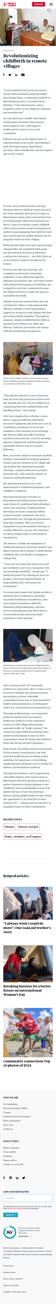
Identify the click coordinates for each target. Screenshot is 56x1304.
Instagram (10, 1178)
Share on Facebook (4, 75)
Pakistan (9, 826)
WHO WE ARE (10, 1097)
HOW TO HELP (11, 1141)
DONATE (38, 4)
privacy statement (17, 1209)
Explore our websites (11, 1285)
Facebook (4, 1178)
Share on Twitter (9, 75)
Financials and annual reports (16, 1116)
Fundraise (7, 1156)
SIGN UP (10, 1215)
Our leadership (10, 1104)
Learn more (23, 1236)
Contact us (8, 1129)
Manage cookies (9, 1272)
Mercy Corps (9, 4)
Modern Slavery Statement (13, 1279)
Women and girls (28, 826)
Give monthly (9, 1151)
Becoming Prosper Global (15, 1108)
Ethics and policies (11, 1120)
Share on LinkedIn (16, 75)
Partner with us (10, 1160)
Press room (8, 1124)
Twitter (23, 1178)
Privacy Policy (8, 1266)
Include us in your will (13, 1164)
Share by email (23, 75)
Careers (7, 1112)
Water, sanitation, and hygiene (22, 836)
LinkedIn (17, 1178)
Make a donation (11, 1147)
